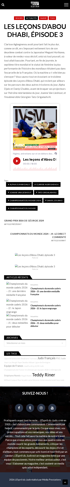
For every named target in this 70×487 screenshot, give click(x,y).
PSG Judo (61, 358)
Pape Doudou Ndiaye (26, 362)
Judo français (46, 358)
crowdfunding (29, 366)
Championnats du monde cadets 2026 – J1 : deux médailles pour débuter (45, 323)
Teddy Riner (43, 374)
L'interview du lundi (48, 380)
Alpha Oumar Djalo (20, 184)
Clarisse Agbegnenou (47, 184)
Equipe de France (13, 365)
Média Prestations (51, 479)
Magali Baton (26, 376)
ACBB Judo (39, 366)
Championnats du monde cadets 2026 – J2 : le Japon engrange (45, 307)
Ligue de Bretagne (42, 362)
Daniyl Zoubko (55, 200)
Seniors (19, 18)
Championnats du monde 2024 (25, 200)
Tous (52, 18)
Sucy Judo (60, 380)
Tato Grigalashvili (47, 192)
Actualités (31, 18)
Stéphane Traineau (29, 358)
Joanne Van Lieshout (20, 192)
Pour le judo (22, 380)
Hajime (43, 18)
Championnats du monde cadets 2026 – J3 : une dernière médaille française (45, 291)
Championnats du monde (23, 208)
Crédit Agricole (55, 370)
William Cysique (10, 380)
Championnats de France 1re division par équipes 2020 (26, 370)
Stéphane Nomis (12, 375)
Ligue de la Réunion (12, 358)
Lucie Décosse (33, 380)
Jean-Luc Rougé (10, 362)
